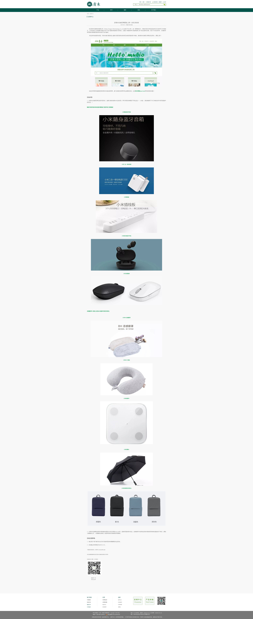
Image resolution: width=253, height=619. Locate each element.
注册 (143, 2)
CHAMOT (104, 606)
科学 (111, 10)
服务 (125, 10)
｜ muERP (164, 2)
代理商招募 (105, 602)
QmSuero (104, 604)
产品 (97, 10)
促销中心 (92, 13)
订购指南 (89, 599)
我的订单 (149, 2)
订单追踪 (89, 606)
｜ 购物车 (160, 2)
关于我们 (153, 10)
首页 (88, 13)
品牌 (119, 597)
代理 (104, 597)
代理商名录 (105, 599)
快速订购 (155, 2)
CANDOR (120, 604)
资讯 (139, 10)
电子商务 (89, 597)
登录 (140, 2)
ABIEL (119, 606)
